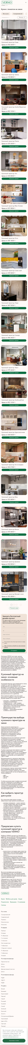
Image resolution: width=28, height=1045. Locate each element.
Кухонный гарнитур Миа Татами (12, 206)
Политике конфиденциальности (10, 1036)
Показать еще (14, 608)
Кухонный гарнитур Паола (10, 141)
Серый (3, 999)
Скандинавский (17, 14)
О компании (21, 902)
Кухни (3, 899)
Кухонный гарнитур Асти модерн (12, 464)
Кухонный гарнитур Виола (10, 529)
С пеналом (4, 941)
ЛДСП (3, 980)
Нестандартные (5, 943)
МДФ (2, 978)
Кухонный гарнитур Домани (11, 562)
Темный (3, 1026)
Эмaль (3, 967)
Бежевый (3, 991)
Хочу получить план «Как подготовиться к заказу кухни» (14, 642)
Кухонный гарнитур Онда (10, 42)
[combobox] (6, 17)
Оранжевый (4, 1019)
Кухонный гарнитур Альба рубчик (13, 400)
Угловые (3, 933)
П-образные (4, 936)
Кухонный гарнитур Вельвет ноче (12, 594)
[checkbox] (3, 642)
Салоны (3, 905)
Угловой (3, 956)
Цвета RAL (4, 1021)
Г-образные (4, 946)
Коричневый (4, 994)
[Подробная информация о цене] (15, 44)
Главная (3, 5)
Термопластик (5, 962)
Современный (5, 917)
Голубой (3, 1004)
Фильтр (21, 17)
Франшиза (13, 902)
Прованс (3, 920)
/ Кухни (6, 5)
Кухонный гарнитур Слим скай (12, 270)
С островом (4, 938)
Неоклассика (5, 922)
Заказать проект (14, 47)
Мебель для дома (11, 899)
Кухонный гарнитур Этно (10, 238)
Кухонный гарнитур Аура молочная (13, 432)
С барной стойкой (6, 948)
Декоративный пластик (8, 969)
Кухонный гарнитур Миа (10, 497)
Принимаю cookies (14, 1040)
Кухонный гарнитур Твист (10, 367)
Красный (3, 1011)
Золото (3, 1014)
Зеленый (3, 1009)
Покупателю (5, 902)
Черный (3, 996)
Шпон (3, 964)
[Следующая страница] (21, 605)
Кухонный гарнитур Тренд (10, 74)
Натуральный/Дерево (7, 1016)
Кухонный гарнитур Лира (10, 303)
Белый (3, 989)
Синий (3, 1006)
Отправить (14, 651)
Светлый (3, 1024)
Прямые (3, 931)
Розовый (3, 1001)
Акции (20, 899)
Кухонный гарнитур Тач (9, 173)
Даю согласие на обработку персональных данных (14, 646)
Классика (4, 925)
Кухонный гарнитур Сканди (11, 335)
